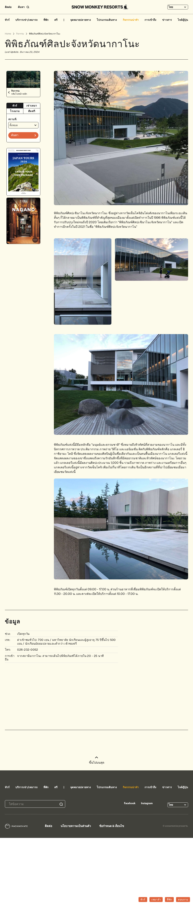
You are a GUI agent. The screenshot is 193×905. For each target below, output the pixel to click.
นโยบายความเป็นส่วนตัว (76, 826)
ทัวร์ (7, 19)
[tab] (15, 105)
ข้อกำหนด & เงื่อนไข (111, 826)
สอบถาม (183, 899)
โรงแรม (15, 111)
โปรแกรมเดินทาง (107, 19)
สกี (55, 19)
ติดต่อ (8, 7)
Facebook (130, 803)
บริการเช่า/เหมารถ (26, 19)
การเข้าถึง (150, 19)
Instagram (147, 803)
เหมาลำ (156, 899)
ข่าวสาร (167, 19)
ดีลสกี (31, 111)
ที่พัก (46, 19)
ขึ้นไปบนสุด (96, 762)
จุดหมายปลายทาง (80, 19)
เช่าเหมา (31, 105)
